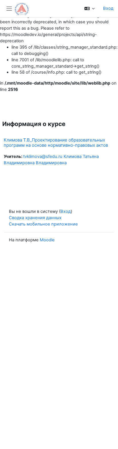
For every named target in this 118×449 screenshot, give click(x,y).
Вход (108, 8)
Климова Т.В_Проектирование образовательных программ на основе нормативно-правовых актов (56, 142)
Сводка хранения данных (35, 217)
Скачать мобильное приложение (43, 224)
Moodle (47, 239)
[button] (89, 8)
